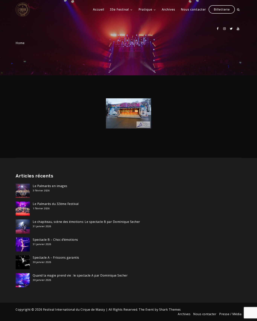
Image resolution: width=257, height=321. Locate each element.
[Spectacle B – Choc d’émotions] (23, 244)
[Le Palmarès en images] (23, 191)
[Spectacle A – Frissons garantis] (23, 262)
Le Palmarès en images (50, 186)
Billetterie (222, 9)
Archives (168, 9)
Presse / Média (230, 314)
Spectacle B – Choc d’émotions (55, 240)
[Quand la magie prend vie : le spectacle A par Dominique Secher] (23, 280)
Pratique (145, 9)
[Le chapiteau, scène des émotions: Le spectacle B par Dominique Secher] (23, 226)
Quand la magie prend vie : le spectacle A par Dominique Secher (80, 275)
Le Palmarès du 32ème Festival (56, 204)
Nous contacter (193, 9)
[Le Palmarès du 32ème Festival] (23, 209)
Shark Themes (170, 309)
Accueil (98, 9)
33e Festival (119, 9)
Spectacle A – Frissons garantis (56, 257)
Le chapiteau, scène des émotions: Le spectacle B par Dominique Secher (86, 222)
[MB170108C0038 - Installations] (128, 113)
